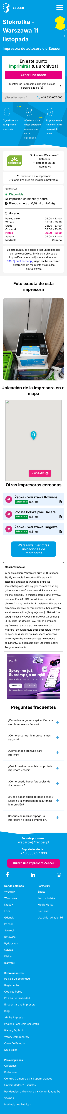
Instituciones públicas (17, 1104)
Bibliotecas (10, 1072)
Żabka (41, 891)
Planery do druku (14, 1030)
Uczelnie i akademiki (50, 917)
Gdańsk (9, 917)
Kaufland (43, 911)
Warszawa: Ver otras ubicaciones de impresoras (33, 549)
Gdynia (8, 949)
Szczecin (9, 930)
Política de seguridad (17, 978)
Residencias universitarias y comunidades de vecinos (32, 1094)
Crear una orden (33, 75)
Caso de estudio (14, 1043)
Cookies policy (13, 991)
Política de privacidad (17, 998)
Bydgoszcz (11, 943)
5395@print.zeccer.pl (19, 261)
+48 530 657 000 (51, 97)
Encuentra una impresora (20, 1004)
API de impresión (14, 1017)
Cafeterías (10, 1065)
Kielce (7, 956)
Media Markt (45, 904)
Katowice (10, 936)
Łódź (7, 911)
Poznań (9, 923)
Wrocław (9, 891)
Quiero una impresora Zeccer (33, 863)
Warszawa (10, 898)
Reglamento (11, 985)
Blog (7, 1010)
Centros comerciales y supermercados (28, 1078)
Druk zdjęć (10, 1049)
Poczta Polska (46, 898)
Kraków (9, 904)
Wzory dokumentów (16, 1036)
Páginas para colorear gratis (21, 1023)
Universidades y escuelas (20, 1085)
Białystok (9, 962)
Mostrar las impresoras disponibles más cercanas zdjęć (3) (32, 85)
